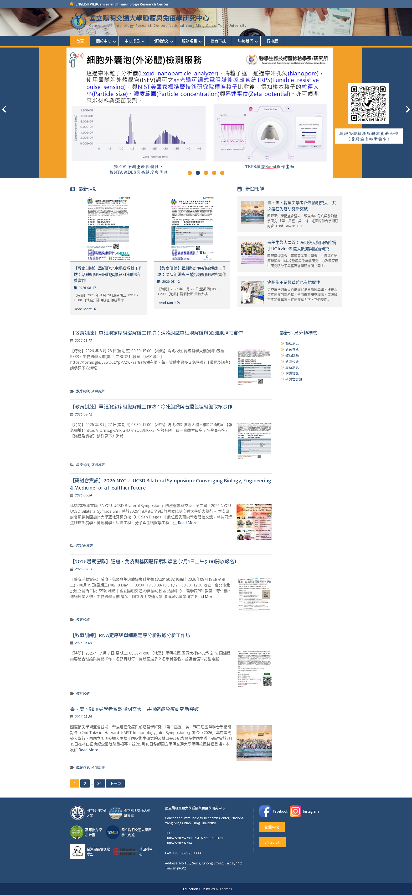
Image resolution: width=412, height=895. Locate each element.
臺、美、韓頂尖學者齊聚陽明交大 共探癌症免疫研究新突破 (134, 709)
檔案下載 (218, 41)
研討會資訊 (84, 545)
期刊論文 (161, 41)
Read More (83, 308)
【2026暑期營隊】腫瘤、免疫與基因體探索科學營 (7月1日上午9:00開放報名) (153, 562)
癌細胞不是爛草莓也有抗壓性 (293, 282)
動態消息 (82, 767)
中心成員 (132, 41)
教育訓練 (82, 391)
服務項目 (189, 41)
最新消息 (292, 367)
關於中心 (103, 41)
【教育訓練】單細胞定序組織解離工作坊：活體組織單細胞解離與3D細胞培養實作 (108, 274)
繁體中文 (272, 827)
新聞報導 (97, 767)
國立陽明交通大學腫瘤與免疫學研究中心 (149, 18)
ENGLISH (272, 842)
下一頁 (115, 783)
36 (99, 783)
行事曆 (272, 41)
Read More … (189, 522)
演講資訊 (97, 391)
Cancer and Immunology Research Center (133, 4)
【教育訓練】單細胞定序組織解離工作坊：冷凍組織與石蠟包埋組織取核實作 (151, 407)
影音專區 (292, 349)
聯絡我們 (245, 41)
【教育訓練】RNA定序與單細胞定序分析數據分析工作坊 (130, 635)
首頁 (80, 41)
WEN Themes (221, 889)
